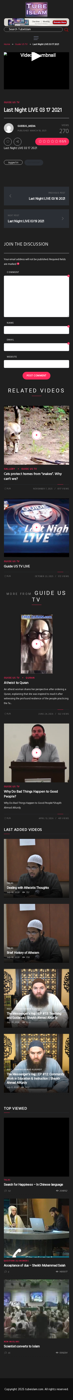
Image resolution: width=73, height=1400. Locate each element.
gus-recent (33, 162)
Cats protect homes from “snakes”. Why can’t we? (33, 476)
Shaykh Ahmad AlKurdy (28, 1008)
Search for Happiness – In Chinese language (33, 1184)
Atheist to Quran (16, 683)
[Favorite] (8, 142)
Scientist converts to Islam (22, 1346)
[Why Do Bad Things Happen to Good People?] (36, 753)
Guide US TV (21, 44)
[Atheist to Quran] (36, 644)
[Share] (17, 141)
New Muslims (11, 1341)
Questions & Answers (16, 1260)
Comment (38, 272)
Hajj (9, 1008)
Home (7, 44)
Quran (30, 678)
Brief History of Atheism (23, 953)
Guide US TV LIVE (17, 566)
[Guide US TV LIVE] (36, 528)
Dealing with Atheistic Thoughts (28, 888)
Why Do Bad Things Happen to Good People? (31, 794)
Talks (10, 883)
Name (38, 323)
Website (12, 357)
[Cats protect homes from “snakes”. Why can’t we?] (36, 435)
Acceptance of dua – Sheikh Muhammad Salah (34, 1265)
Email (38, 340)
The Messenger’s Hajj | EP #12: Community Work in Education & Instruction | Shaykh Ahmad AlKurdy (35, 1078)
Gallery (9, 469)
